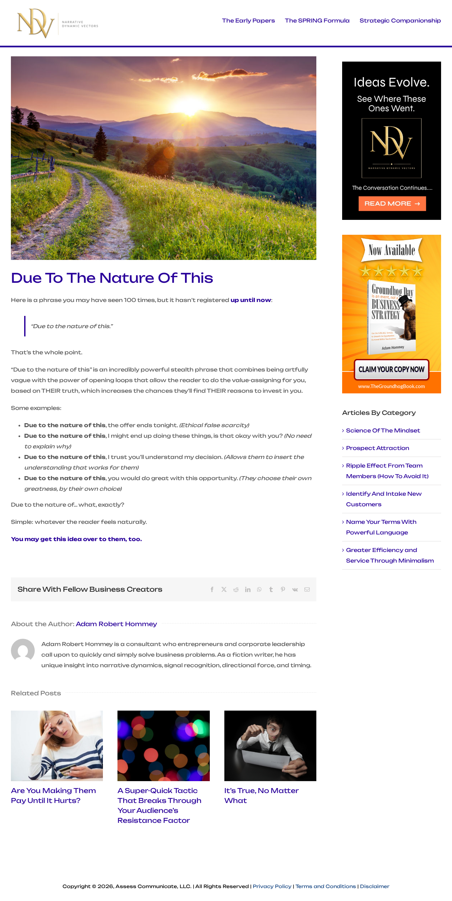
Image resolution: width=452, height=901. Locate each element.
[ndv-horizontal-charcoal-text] (58, 9)
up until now (251, 300)
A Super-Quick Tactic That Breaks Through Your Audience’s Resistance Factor (164, 746)
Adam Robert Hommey (116, 623)
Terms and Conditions (325, 886)
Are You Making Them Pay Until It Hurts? (57, 746)
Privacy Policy (272, 886)
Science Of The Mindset (383, 430)
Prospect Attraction (377, 448)
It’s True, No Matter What (270, 746)
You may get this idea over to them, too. (76, 539)
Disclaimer (374, 886)
